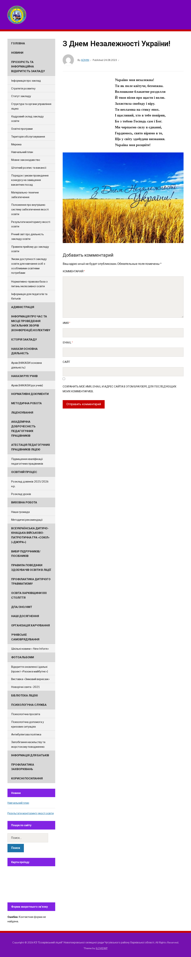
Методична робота (26, 403)
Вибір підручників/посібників (25, 554)
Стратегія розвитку (23, 88)
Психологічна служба (29, 704)
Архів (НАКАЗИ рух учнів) (27, 385)
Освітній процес (24, 472)
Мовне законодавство (25, 159)
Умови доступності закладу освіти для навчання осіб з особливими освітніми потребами (29, 265)
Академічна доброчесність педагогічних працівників (23, 428)
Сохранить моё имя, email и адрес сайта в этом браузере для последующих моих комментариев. (119, 389)
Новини (17, 52)
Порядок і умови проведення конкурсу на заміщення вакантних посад (29, 180)
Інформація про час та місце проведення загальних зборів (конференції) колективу (30, 323)
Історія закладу (24, 339)
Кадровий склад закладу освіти (27, 119)
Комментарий (74, 271)
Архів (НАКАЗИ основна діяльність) (26, 365)
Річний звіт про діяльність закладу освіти (27, 236)
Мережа (16, 144)
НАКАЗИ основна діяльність (24, 351)
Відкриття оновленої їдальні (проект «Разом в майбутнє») (29, 669)
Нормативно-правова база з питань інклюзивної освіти (29, 284)
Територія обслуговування (28, 136)
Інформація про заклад (26, 80)
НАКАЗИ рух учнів (24, 376)
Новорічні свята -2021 (25, 686)
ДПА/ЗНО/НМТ (21, 606)
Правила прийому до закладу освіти (30, 249)
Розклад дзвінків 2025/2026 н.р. (29, 484)
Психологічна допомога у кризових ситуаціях (27, 724)
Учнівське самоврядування (25, 637)
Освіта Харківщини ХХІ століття (29, 595)
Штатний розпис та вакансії (28, 167)
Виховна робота (24, 502)
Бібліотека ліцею (24, 695)
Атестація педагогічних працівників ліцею (30, 447)
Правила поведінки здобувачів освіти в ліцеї (31, 567)
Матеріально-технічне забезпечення (25, 195)
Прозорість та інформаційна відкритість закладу (28, 66)
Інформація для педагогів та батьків (29, 296)
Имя (66, 322)
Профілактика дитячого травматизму (31, 581)
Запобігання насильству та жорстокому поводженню (28, 744)
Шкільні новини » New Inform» (30, 648)
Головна (18, 43)
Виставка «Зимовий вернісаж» (30, 679)
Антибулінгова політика (26, 734)
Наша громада (20, 511)
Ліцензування (22, 412)
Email (68, 342)
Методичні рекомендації (27, 519)
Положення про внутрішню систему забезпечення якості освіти (30, 209)
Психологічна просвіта (25, 714)
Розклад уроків (21, 494)
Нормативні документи (30, 393)
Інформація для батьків (30, 755)
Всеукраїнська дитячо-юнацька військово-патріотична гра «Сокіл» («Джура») (30, 535)
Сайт (66, 361)
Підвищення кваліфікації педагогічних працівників (27, 461)
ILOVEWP (102, 948)
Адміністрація (22, 307)
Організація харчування (30, 625)
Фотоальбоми (22, 657)
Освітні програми (22, 128)
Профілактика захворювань (22, 767)
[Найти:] (31, 837)
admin (85, 60)
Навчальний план (22, 152)
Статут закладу (21, 96)
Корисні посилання (27, 778)
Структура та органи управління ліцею (31, 106)
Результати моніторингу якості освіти (30, 224)
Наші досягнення (25, 616)
